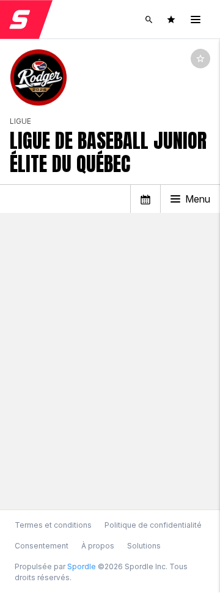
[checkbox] (200, 58)
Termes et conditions (53, 525)
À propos (97, 545)
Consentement (41, 546)
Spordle (81, 566)
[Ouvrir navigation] (195, 19)
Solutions (144, 545)
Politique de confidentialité (153, 525)
